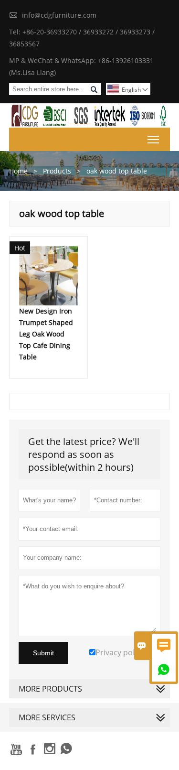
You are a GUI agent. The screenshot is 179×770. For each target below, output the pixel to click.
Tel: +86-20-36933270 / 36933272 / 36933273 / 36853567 (82, 37)
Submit (43, 653)
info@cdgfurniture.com (59, 15)
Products (57, 170)
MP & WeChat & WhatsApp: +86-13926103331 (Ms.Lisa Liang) (81, 66)
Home (18, 170)
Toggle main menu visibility (153, 139)
